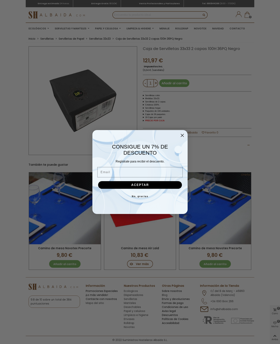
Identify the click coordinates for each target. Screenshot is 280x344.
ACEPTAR (140, 184)
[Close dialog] (182, 135)
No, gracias (140, 196)
